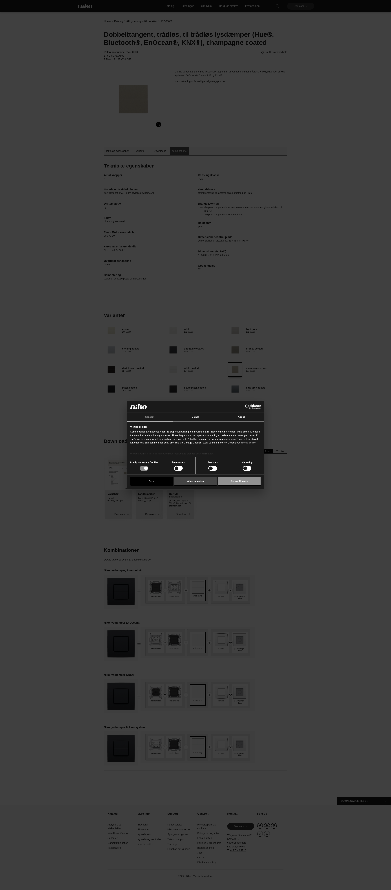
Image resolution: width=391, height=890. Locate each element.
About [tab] (241, 417)
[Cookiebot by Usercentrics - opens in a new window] (247, 406)
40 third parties (154, 453)
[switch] (178, 468)
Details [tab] (195, 417)
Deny (151, 481)
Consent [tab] (149, 417)
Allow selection (195, 481)
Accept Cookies (239, 481)
